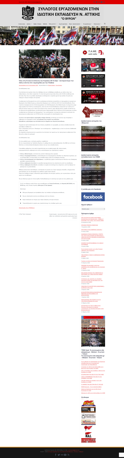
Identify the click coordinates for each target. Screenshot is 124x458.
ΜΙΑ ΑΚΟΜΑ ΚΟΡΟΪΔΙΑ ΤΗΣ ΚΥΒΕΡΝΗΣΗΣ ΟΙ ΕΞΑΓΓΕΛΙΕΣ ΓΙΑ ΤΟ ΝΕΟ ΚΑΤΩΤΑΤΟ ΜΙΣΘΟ (92, 273)
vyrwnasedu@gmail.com (36, 2)
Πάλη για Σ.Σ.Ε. (52, 24)
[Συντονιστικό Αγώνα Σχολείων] (88, 440)
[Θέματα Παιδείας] (88, 422)
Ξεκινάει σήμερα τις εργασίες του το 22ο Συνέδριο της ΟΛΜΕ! (91, 381)
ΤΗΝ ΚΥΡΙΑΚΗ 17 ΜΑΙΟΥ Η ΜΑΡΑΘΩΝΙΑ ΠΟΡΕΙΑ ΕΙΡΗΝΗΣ (93, 255)
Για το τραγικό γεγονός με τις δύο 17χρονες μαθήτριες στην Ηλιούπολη (92, 249)
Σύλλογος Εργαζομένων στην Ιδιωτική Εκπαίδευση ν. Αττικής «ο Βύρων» (65, 451)
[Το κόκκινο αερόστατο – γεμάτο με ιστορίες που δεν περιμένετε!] (88, 428)
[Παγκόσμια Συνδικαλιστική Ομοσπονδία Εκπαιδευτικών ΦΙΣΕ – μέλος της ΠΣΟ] (88, 416)
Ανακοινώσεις (22, 24)
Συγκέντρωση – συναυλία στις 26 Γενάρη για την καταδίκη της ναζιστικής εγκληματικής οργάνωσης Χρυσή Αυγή (63, 216)
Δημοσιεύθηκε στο (28, 85)
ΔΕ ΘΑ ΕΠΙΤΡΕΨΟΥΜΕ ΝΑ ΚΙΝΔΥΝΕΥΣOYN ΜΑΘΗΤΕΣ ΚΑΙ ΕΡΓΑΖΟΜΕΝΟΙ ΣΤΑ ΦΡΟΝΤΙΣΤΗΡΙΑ (91, 294)
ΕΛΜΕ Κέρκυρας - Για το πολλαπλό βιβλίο (91, 386)
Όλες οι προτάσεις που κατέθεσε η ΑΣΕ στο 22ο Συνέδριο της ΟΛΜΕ (93, 371)
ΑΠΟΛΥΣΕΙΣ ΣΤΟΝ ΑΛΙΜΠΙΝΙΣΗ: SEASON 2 (91, 229)
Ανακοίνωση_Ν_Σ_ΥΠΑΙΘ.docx (27, 207)
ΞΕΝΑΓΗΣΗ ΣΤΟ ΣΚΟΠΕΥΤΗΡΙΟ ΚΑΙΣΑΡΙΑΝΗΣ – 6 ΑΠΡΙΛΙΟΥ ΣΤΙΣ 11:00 (92, 287)
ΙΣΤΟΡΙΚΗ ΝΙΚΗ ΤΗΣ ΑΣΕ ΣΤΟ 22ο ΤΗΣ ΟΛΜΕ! (92, 374)
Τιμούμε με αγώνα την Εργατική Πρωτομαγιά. (92, 261)
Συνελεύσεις (59, 85)
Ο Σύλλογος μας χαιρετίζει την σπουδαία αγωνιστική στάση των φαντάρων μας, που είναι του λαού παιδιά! (91, 280)
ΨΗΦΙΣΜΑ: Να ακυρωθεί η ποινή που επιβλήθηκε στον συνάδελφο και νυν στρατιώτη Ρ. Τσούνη (93, 267)
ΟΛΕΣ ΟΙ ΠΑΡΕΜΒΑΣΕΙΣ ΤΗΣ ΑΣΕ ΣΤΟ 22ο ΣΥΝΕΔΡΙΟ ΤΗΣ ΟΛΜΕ (91, 377)
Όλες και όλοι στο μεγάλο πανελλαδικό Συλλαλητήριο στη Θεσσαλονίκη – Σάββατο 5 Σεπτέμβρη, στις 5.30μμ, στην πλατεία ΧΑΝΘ (92, 219)
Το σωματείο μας (87, 24)
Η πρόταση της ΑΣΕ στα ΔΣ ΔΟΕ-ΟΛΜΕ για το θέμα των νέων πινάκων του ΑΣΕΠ (92, 367)
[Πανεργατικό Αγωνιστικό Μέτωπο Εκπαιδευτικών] (88, 403)
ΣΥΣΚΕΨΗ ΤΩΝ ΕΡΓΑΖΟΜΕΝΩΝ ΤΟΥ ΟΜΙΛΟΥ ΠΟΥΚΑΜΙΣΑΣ (92, 243)
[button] (31, 24)
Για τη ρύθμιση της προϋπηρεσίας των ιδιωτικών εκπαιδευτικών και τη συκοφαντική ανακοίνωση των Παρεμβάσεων (93, 363)
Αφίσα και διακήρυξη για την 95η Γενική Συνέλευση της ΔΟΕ (91, 389)
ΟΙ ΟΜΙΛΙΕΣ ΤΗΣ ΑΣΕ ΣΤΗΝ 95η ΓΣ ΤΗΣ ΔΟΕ (92, 384)
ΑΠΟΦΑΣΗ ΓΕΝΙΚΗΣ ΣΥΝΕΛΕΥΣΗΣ (89, 225)
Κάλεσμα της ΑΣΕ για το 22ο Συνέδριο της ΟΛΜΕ (93, 393)
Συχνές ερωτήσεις (63, 24)
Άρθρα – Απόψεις (37, 24)
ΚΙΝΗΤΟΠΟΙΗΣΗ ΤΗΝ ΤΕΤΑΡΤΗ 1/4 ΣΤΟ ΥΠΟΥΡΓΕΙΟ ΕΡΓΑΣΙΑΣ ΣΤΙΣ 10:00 (91, 300)
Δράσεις (28, 24)
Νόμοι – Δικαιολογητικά (74, 24)
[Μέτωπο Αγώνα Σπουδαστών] (88, 435)
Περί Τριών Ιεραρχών (25, 214)
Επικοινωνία (97, 24)
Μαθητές (45, 24)
